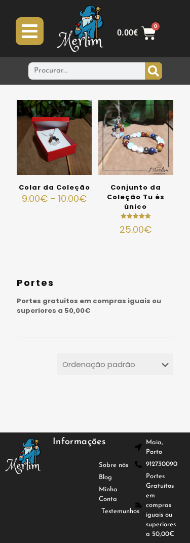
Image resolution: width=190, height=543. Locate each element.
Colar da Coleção (54, 187)
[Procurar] (153, 71)
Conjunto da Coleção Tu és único (136, 197)
